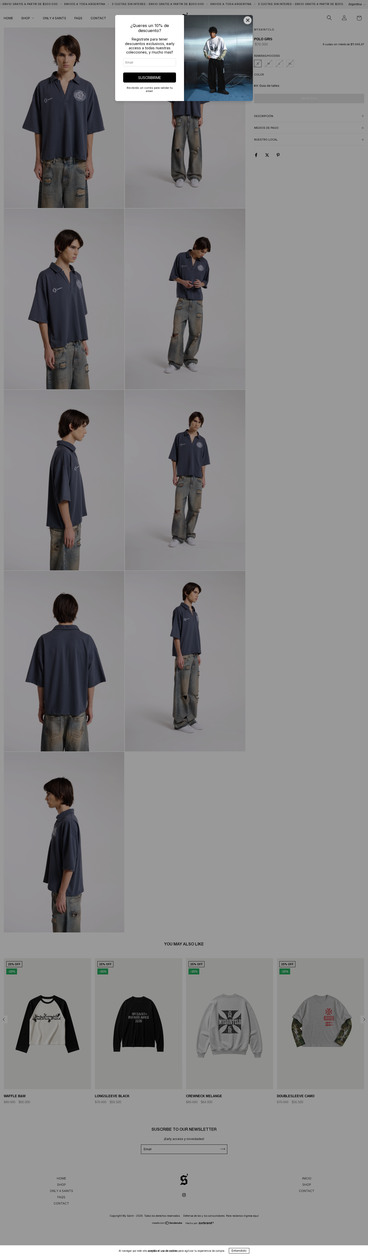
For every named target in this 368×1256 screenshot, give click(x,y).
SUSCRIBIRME (149, 78)
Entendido (239, 1250)
